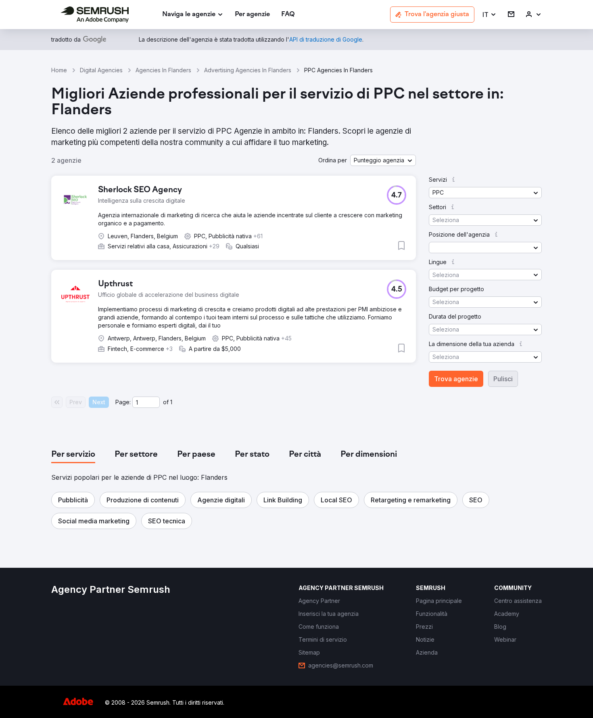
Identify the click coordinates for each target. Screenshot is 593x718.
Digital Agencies (101, 70)
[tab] (73, 455)
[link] (252, 15)
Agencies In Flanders (163, 70)
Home (59, 70)
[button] (489, 14)
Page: (123, 402)
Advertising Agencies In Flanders (247, 70)
